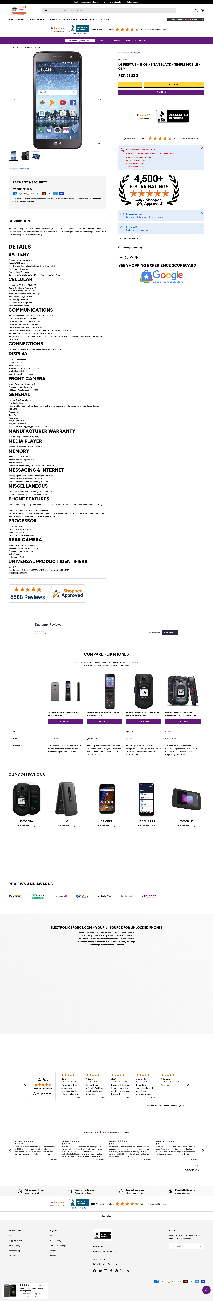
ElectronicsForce (19, 1292)
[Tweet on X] (126, 257)
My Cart (52, 1250)
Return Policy (14, 1245)
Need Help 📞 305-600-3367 (80, 41)
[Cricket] (106, 799)
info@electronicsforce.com (105, 1264)
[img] (43, 1084)
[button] (203, 10)
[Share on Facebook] (131, 257)
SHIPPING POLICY (88, 19)
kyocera (26, 821)
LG (15, 48)
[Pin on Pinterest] (136, 257)
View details (65, 721)
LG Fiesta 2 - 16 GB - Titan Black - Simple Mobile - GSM (33, 48)
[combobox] (109, 10)
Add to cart (174, 85)
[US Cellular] (146, 799)
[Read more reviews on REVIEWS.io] (191, 1170)
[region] (106, 1150)
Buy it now (161, 92)
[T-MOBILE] (186, 799)
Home (10, 48)
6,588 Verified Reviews (43, 1088)
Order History (55, 1240)
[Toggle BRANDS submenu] (59, 19)
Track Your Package (57, 1245)
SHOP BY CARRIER (36, 19)
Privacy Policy (14, 1250)
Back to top (106, 1216)
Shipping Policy (15, 1240)
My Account (54, 1235)
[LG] (66, 799)
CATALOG (20, 19)
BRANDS (53, 19)
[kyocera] (26, 799)
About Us (12, 1255)
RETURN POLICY (70, 19)
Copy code (141, 41)
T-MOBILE (186, 821)
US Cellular (146, 821)
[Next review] (188, 1084)
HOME (11, 19)
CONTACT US (104, 19)
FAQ (10, 1260)
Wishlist (52, 1255)
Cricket (106, 821)
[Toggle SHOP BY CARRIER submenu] (45, 19)
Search (12, 1235)
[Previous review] (25, 1084)
